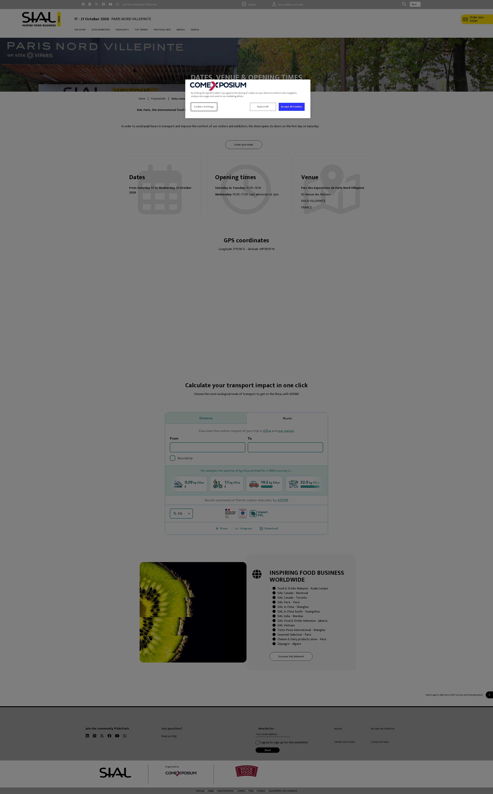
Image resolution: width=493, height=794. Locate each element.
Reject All (262, 107)
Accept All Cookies (291, 107)
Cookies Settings (204, 107)
